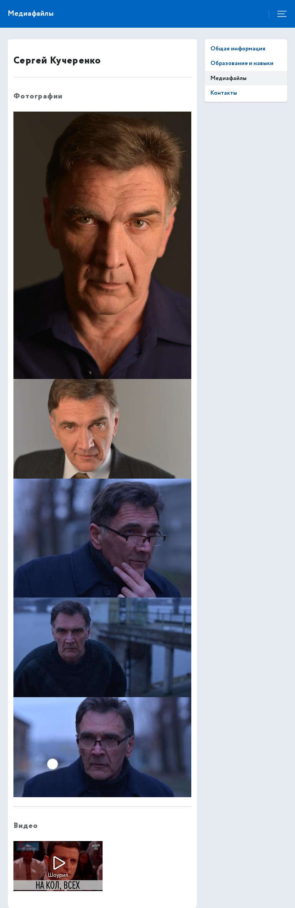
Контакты (223, 93)
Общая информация (237, 49)
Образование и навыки (241, 63)
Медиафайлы (228, 78)
